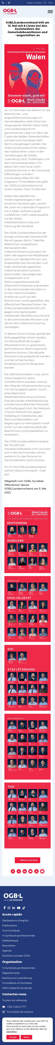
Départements (11, 973)
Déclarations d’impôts (15, 920)
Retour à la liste (28, 860)
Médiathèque (10, 940)
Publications (9, 925)
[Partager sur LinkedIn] (24, 871)
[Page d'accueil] (13, 11)
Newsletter (8, 945)
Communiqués (11, 930)
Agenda (7, 950)
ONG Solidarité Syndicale (17, 988)
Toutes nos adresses (14, 1000)
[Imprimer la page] (42, 871)
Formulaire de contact (20, 1011)
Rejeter (26, 1037)
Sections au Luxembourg (17, 978)
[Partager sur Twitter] (19, 871)
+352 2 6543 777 (16, 1006)
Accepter (13, 1037)
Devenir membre (34, 3)
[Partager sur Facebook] (13, 871)
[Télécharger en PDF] (36, 871)
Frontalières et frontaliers (17, 983)
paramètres (11, 1031)
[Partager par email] (30, 871)
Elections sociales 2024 (16, 955)
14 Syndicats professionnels (18, 935)
